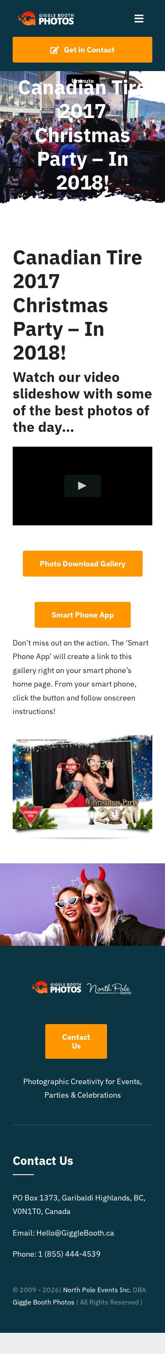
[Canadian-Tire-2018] (82, 739)
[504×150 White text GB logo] (46, 12)
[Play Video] (82, 486)
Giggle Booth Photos (43, 1302)
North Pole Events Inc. (97, 1289)
